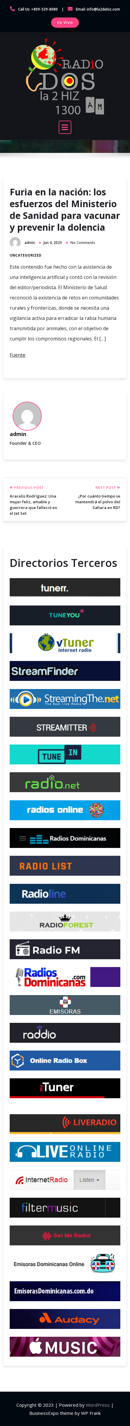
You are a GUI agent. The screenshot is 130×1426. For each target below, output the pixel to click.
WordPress (98, 1405)
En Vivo (65, 22)
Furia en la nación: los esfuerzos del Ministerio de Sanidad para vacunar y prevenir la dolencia (65, 209)
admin (29, 242)
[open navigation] (65, 127)
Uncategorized (25, 255)
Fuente (17, 355)
